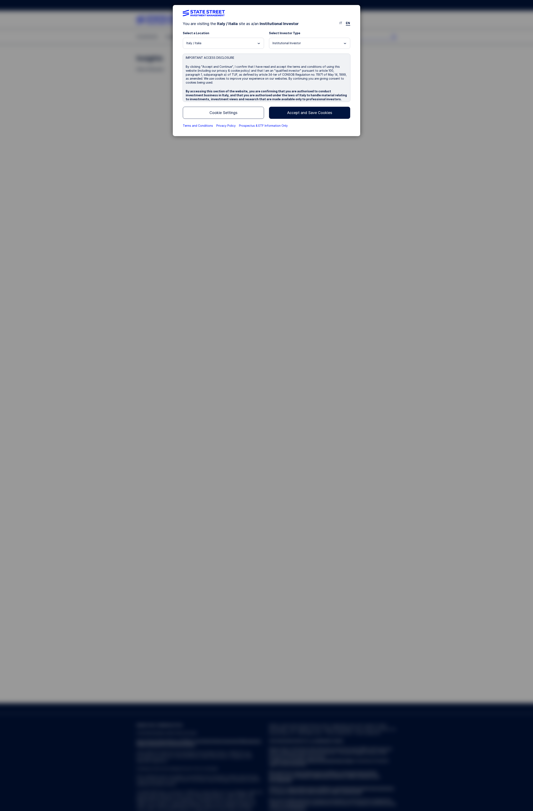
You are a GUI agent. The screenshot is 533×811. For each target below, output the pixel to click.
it (341, 23)
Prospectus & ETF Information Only (263, 125)
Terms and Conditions (198, 125)
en (348, 23)
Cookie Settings (223, 112)
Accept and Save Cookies (309, 112)
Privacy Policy (226, 125)
